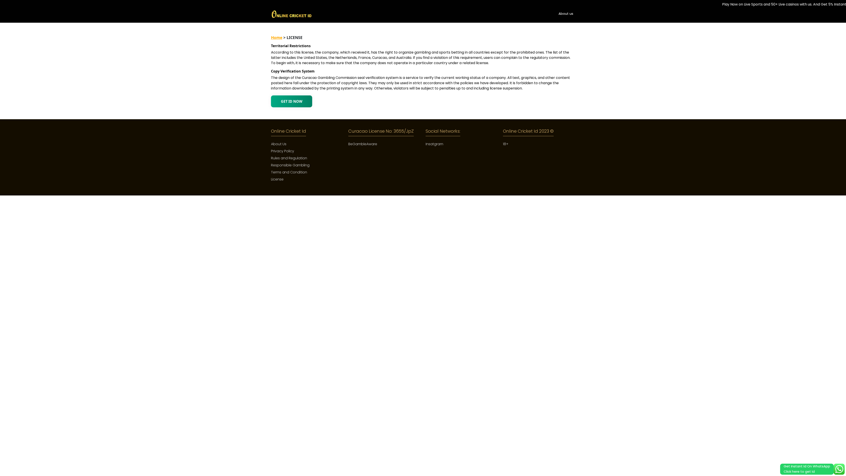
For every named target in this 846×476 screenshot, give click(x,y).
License (277, 179)
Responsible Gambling (290, 165)
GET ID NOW (291, 101)
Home (276, 37)
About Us (278, 144)
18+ (505, 144)
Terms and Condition (289, 172)
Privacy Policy (282, 151)
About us (565, 13)
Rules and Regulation (289, 158)
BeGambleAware (362, 144)
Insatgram (434, 144)
